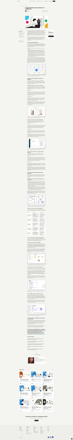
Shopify (36, 229)
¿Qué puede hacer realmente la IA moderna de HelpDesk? (22, 33)
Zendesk (43, 249)
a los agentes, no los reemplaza (40, 296)
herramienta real (30, 33)
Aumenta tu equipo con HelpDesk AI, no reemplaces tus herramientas (21, 38)
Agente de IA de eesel (30, 101)
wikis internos (43, 58)
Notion (28, 192)
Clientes (34, 429)
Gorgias (35, 169)
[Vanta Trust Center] (53, 437)
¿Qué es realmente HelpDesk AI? (21, 31)
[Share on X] (33, 355)
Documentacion (42, 430)
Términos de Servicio (35, 431)
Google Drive (27, 429)
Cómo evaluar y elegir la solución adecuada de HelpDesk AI (21, 35)
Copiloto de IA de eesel (30, 134)
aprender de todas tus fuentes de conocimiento (35, 214)
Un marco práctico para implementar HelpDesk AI (21, 36)
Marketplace (20, 430)
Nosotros (34, 430)
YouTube (48, 430)
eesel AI (28, 57)
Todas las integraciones (28, 433)
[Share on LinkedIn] (35, 355)
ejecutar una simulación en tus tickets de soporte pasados (37, 245)
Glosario (41, 429)
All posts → (52, 369)
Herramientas (41, 432)
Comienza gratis (36, 420)
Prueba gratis (50, 36)
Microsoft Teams (37, 271)
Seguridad (41, 433)
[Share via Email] (39, 355)
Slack (30, 88)
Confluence (31, 192)
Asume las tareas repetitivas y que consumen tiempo (39, 44)
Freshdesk (27, 430)
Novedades (41, 431)
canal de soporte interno (40, 270)
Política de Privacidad (35, 432)
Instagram (48, 429)
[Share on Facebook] (37, 355)
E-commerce (20, 429)
